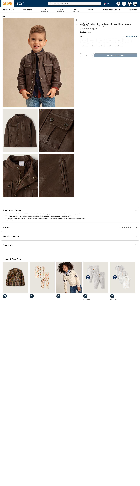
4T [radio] (119, 40)
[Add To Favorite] (76, 25)
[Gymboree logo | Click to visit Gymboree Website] (7, 3)
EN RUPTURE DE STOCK (115, 55)
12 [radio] (119, 45)
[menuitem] (8, 9)
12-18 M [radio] (83, 40)
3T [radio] (110, 40)
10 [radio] (110, 45)
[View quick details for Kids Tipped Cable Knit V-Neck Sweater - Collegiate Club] (58, 296)
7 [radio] (92, 45)
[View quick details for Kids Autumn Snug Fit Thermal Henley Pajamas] (32, 296)
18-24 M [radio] (92, 40)
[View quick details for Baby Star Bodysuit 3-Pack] (112, 296)
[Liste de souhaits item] (125, 5)
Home (4, 16)
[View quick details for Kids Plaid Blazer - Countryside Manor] (5, 296)
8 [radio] (101, 45)
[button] (105, 4)
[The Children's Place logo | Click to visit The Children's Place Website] (20, 3)
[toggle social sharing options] (76, 20)
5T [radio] (127, 40)
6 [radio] (83, 45)
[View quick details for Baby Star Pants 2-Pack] (85, 296)
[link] (118, 4)
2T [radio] (101, 40)
